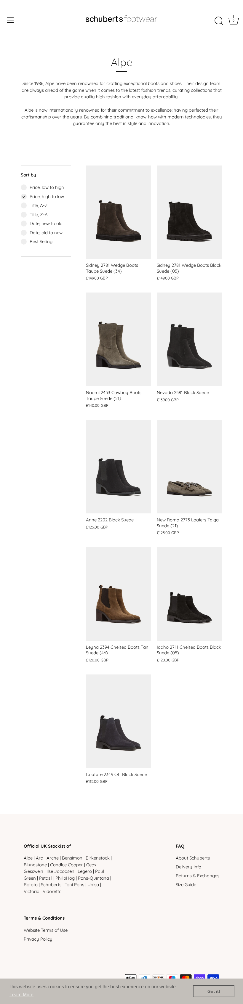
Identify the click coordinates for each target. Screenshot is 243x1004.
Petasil (45, 878)
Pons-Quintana (93, 878)
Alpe (28, 858)
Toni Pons (74, 884)
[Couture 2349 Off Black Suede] (118, 721)
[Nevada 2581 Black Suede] (189, 339)
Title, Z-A (39, 214)
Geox (91, 865)
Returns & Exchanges (197, 875)
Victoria (31, 891)
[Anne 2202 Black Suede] (118, 466)
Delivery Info (188, 867)
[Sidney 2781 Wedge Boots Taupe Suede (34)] (118, 212)
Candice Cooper (66, 865)
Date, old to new (46, 232)
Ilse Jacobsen (60, 871)
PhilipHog (65, 878)
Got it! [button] (213, 991)
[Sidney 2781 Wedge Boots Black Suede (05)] (189, 212)
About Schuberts (193, 858)
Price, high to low (47, 196)
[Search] (218, 21)
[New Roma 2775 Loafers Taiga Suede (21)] (189, 466)
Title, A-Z (39, 205)
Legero (85, 871)
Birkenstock (98, 858)
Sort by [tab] (28, 175)
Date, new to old (46, 223)
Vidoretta (52, 891)
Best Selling (41, 241)
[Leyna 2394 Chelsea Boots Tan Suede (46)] (118, 594)
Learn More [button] (21, 994)
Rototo (31, 884)
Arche (53, 858)
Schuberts (51, 884)
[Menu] (10, 20)
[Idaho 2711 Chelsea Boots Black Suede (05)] (189, 594)
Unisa (93, 884)
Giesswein (33, 871)
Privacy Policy (38, 939)
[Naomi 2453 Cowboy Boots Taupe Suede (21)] (118, 339)
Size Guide (186, 884)
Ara (39, 858)
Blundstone (35, 865)
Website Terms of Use (46, 930)
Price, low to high (47, 187)
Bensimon (72, 858)
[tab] (46, 220)
